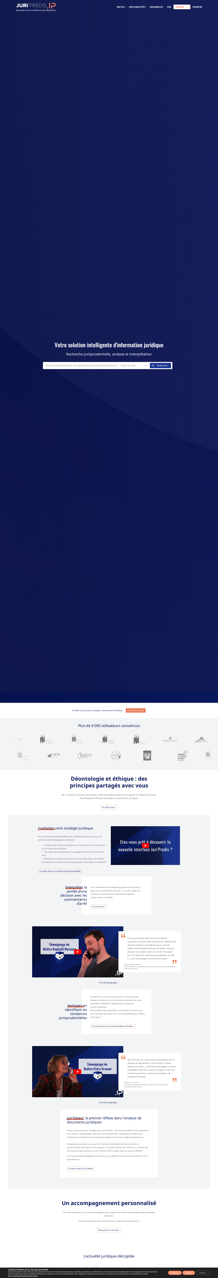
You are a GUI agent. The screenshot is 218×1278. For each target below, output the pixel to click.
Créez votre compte (135, 710)
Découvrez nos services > (109, 1230)
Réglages (202, 1273)
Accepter (175, 1273)
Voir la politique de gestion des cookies (23, 1276)
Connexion (180, 7)
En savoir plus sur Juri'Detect (80, 1168)
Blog (169, 7)
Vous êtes (120, 7)
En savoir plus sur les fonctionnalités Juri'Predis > (113, 1026)
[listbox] (134, 365)
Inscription (197, 7)
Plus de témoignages (108, 982)
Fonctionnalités (156, 7)
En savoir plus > (109, 807)
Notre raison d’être (137, 7)
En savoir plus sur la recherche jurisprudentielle (60, 871)
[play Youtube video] (145, 845)
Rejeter (188, 1273)
